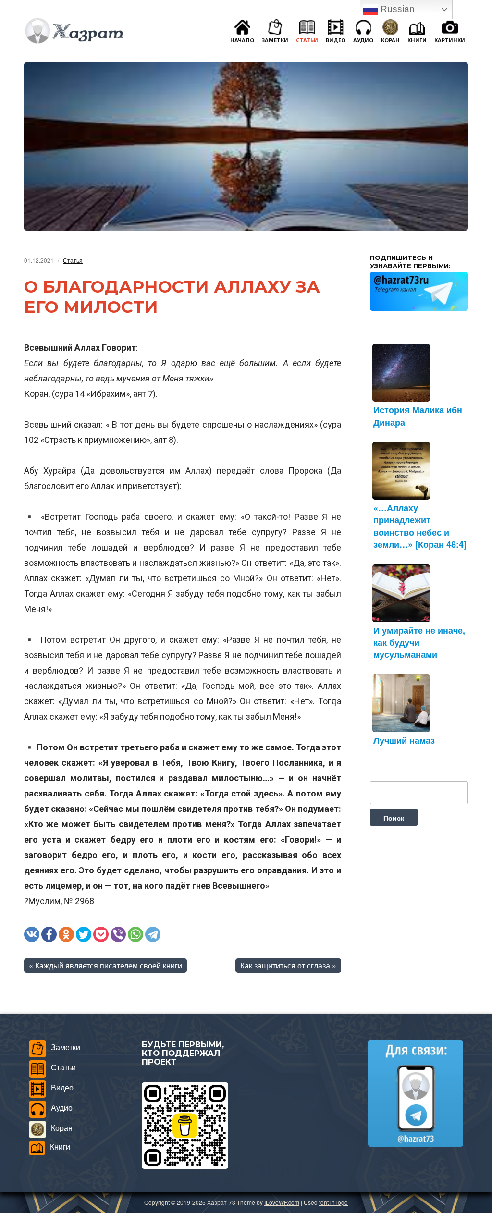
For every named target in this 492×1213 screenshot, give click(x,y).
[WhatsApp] (135, 934)
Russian (396, 9)
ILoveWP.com (281, 1202)
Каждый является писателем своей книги (108, 965)
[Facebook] (49, 934)
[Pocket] (101, 934)
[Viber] (118, 934)
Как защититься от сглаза (285, 965)
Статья (73, 260)
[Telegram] (152, 934)
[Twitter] (83, 934)
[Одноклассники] (66, 934)
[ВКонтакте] (31, 934)
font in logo (333, 1202)
